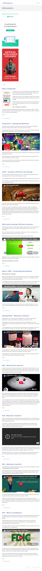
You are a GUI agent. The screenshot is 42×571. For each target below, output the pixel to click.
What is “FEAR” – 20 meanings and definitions (17, 271)
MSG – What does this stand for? (12, 365)
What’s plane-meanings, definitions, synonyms (17, 224)
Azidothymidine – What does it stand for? (15, 316)
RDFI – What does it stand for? (12, 464)
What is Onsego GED (8, 89)
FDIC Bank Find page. (18, 556)
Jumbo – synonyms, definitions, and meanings (17, 172)
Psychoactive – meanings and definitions (15, 123)
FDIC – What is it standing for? (12, 513)
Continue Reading (7, 118)
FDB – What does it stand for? (11, 416)
